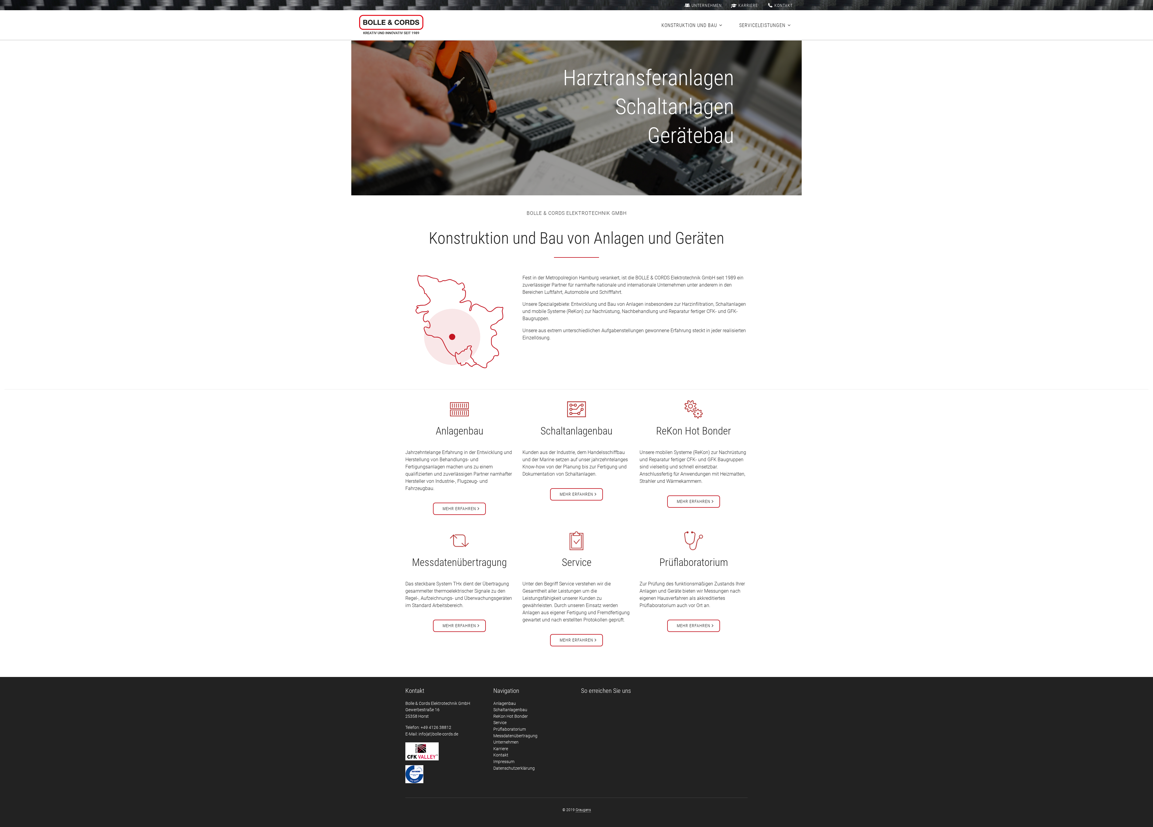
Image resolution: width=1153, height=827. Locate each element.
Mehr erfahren (459, 508)
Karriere (748, 5)
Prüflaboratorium (509, 729)
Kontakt (783, 5)
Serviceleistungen (762, 25)
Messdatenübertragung (515, 735)
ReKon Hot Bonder (510, 716)
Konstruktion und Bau (689, 25)
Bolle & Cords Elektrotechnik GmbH (391, 25)
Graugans (583, 810)
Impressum (503, 761)
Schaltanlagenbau (510, 709)
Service (500, 722)
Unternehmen (706, 5)
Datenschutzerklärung (514, 768)
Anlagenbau (504, 703)
